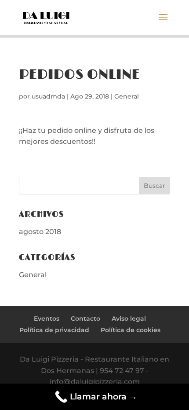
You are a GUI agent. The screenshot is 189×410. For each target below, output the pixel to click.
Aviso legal (129, 318)
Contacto (85, 318)
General (126, 96)
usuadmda (48, 96)
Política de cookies (130, 330)
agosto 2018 (40, 231)
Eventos (46, 318)
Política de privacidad (54, 330)
